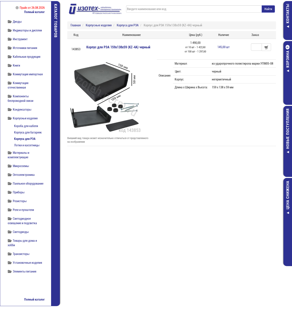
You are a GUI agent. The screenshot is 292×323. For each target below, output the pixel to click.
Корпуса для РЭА (24, 139)
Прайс (32, 7)
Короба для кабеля (26, 126)
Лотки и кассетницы (26, 145)
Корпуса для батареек (28, 132)
